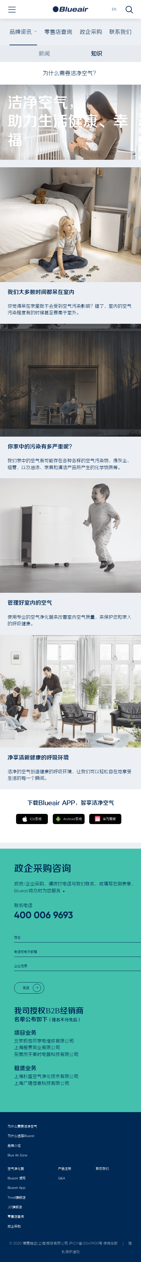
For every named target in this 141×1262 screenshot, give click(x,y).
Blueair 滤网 (17, 1178)
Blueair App (17, 1188)
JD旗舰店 (15, 1207)
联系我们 (120, 32)
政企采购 (91, 32)
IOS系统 (36, 819)
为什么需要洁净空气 (22, 1126)
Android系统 (72, 819)
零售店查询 (58, 32)
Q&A (61, 1178)
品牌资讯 (21, 32)
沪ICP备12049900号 (85, 1243)
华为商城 (109, 819)
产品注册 (64, 1168)
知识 (96, 53)
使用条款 (110, 1243)
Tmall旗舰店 (17, 1197)
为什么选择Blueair (21, 1136)
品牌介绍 (14, 1146)
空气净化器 (16, 1168)
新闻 (44, 53)
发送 (26, 988)
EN (114, 9)
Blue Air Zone (17, 1155)
